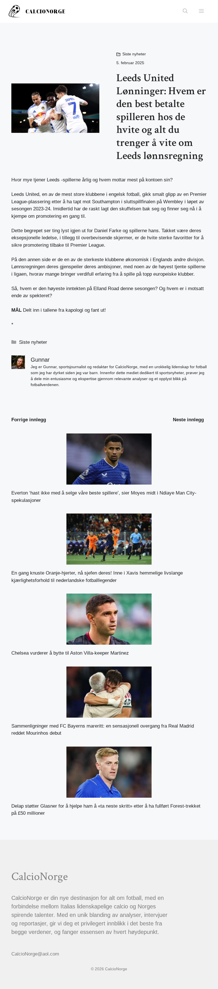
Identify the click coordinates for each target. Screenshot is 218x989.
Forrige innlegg (28, 419)
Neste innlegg (188, 419)
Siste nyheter (134, 54)
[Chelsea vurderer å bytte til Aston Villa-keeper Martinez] (109, 641)
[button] (185, 11)
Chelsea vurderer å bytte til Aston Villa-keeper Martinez (70, 653)
